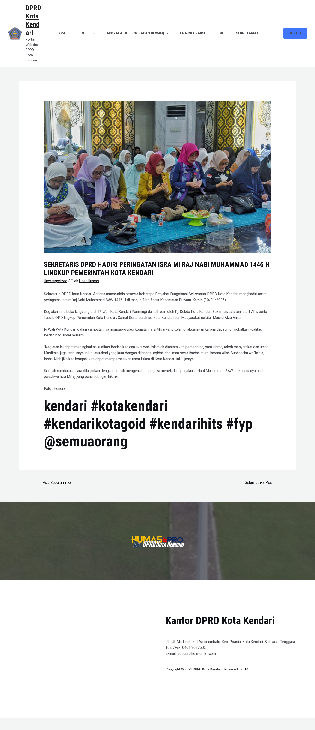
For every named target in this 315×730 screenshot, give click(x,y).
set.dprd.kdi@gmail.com (196, 653)
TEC (246, 669)
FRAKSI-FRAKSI (192, 33)
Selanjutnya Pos (261, 482)
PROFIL (84, 33)
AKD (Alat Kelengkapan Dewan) (135, 33)
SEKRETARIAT (247, 33)
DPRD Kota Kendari (33, 20)
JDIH (220, 33)
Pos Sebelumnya (54, 482)
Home (62, 33)
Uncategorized (55, 281)
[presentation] (93, 33)
